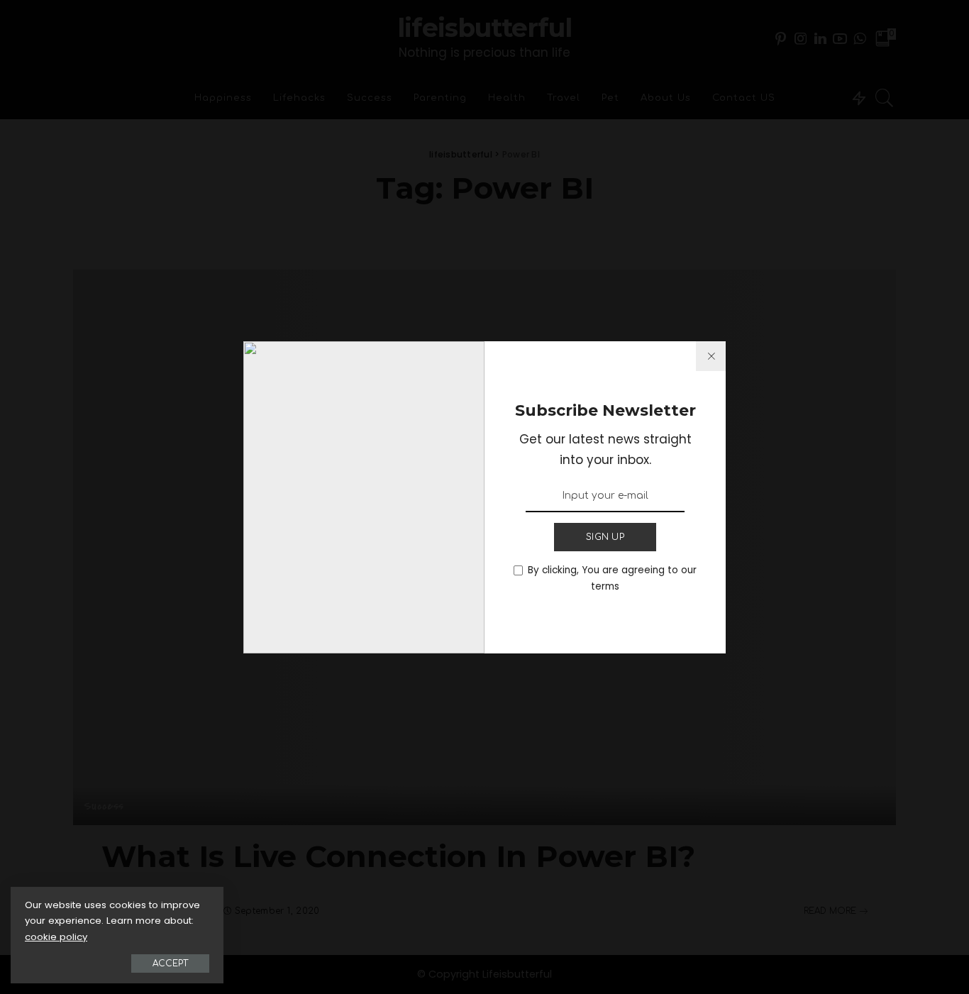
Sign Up (605, 537)
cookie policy (56, 937)
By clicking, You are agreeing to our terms (612, 578)
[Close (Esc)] (711, 356)
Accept (170, 963)
